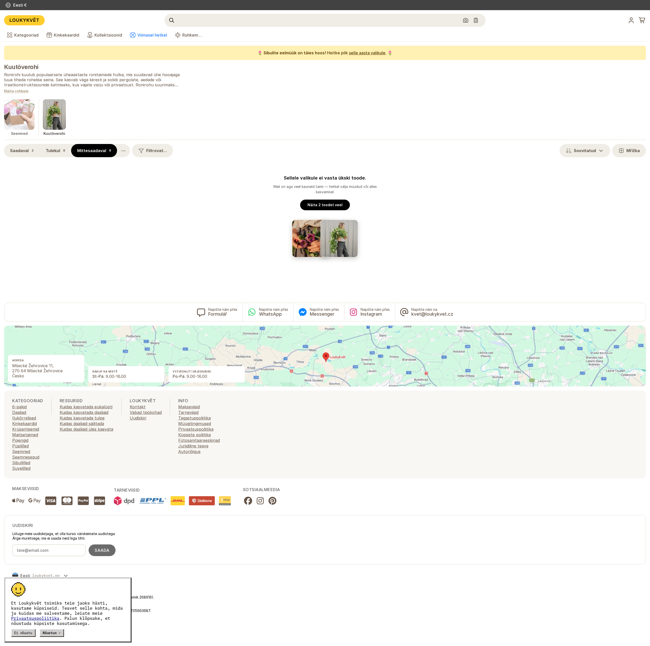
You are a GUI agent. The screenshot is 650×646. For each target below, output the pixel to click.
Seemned (21, 451)
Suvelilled (21, 468)
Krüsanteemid (25, 429)
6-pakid (19, 406)
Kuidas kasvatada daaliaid (84, 412)
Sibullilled (21, 462)
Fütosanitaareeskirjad (199, 440)
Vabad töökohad (146, 412)
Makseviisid (189, 406)
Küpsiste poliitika (194, 434)
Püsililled (20, 445)
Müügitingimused (194, 423)
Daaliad (19, 412)
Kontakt (137, 406)
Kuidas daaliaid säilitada (82, 423)
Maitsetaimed (25, 434)
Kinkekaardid (24, 423)
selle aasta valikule (367, 52)
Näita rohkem (16, 91)
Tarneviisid (188, 412)
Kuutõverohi (21, 67)
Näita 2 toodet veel (325, 205)
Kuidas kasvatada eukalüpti (86, 406)
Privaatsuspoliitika (35, 618)
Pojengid (20, 440)
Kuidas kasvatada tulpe (82, 418)
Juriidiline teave (193, 445)
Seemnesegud (25, 457)
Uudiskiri (138, 418)
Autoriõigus (189, 451)
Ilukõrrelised (24, 418)
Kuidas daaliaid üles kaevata (86, 429)
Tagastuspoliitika (194, 418)
